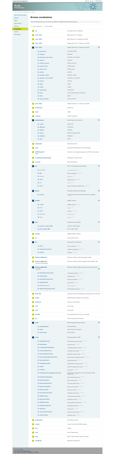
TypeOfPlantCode (44, 282)
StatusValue (42, 408)
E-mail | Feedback (18, 449)
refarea (41, 179)
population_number (44, 75)
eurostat (37, 162)
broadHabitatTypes (44, 326)
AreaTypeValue (43, 344)
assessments (43, 51)
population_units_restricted (46, 78)
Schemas (16, 26)
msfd (36, 322)
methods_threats (44, 66)
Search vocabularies (37, 26)
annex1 (41, 246)
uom (36, 432)
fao (36, 166)
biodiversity (38, 107)
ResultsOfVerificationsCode (46, 279)
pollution (42, 72)
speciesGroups (43, 332)
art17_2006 (38, 43)
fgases (37, 191)
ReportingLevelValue (45, 399)
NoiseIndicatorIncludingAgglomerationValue (50, 372)
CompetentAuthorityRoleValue (47, 347)
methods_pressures (44, 63)
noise (37, 337)
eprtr (36, 148)
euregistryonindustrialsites (43, 157)
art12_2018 (38, 39)
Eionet (20, 12)
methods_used (43, 69)
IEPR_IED (38, 293)
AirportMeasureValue (45, 341)
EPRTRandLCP (40, 152)
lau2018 (37, 314)
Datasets (16, 17)
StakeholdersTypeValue (45, 405)
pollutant (42, 252)
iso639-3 (42, 366)
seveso (37, 424)
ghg (36, 222)
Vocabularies (17, 29)
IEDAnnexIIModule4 (41, 267)
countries (42, 194)
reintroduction (43, 90)
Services (16, 31)
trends (41, 95)
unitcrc (41, 185)
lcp (36, 318)
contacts (42, 124)
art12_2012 (38, 35)
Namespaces (17, 34)
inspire (37, 298)
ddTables (42, 130)
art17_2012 (38, 47)
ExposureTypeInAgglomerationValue (48, 357)
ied (36, 242)
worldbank (38, 440)
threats (41, 92)
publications (39, 420)
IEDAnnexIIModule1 (41, 257)
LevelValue (42, 369)
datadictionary (39, 120)
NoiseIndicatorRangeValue (46, 377)
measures (42, 60)
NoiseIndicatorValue (44, 380)
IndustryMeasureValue (45, 363)
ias (36, 238)
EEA (20, 1)
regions (41, 329)
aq (36, 31)
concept (41, 204)
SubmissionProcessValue (46, 411)
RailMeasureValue (44, 396)
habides (37, 234)
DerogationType (43, 276)
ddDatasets (42, 127)
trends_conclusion (44, 98)
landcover (38, 302)
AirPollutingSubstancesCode (47, 273)
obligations (42, 136)
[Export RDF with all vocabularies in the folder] (98, 48)
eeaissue (42, 133)
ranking (41, 87)
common (38, 116)
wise (36, 436)
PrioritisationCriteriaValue (46, 392)
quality (41, 84)
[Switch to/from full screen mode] (93, 1)
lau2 (36, 310)
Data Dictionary (26, 12)
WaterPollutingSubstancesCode (47, 288)
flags (41, 173)
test (36, 428)
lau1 (36, 306)
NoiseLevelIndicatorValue (46, 383)
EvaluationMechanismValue (46, 353)
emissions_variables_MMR (46, 226)
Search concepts (49, 26)
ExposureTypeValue (44, 360)
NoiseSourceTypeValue (45, 386)
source (41, 210)
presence (42, 81)
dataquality (38, 143)
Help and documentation (20, 15)
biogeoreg (42, 54)
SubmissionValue (44, 415)
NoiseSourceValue (44, 389)
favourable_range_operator (46, 57)
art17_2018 (38, 103)
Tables (15, 20)
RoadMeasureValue (44, 402)
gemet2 (37, 200)
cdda (36, 112)
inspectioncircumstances (46, 249)
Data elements (17, 23)
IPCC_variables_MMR (45, 229)
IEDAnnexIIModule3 (41, 261)
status (41, 139)
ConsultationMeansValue (46, 350)
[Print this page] (91, 1)
